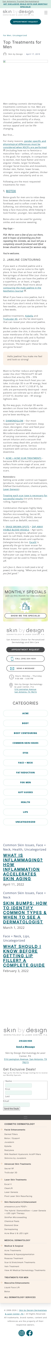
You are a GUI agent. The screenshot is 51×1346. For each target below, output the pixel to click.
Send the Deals (11, 1108)
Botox (7, 1291)
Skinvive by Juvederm (15, 1158)
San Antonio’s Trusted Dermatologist (21, 1)
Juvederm (9, 1142)
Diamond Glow (11, 1225)
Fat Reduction (25, 772)
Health (25, 802)
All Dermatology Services (20, 1297)
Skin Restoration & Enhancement (20, 1202)
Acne (25, 713)
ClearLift (8, 1188)
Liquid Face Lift (12, 1287)
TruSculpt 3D (10, 319)
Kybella (29, 315)
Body (25, 723)
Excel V (8, 1184)
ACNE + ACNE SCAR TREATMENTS (23, 458)
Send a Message (26, 668)
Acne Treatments (12, 1250)
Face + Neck (25, 762)
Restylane (9, 1150)
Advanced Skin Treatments (17, 1164)
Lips (25, 812)
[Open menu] (46, 12)
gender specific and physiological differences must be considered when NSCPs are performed (25, 144)
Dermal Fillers (11, 1134)
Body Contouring (25, 733)
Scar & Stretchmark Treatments (19, 1262)
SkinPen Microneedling (15, 1217)
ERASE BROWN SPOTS (17, 526)
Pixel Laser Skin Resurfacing (18, 1196)
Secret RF (9, 1168)
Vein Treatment (11, 1266)
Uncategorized (20, 35)
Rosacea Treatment (13, 1258)
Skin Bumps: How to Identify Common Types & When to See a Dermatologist (25, 912)
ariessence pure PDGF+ (15, 1207)
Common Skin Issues (25, 743)
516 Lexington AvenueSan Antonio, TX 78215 (26, 690)
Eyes (25, 752)
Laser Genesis (11, 489)
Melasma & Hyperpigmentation (19, 1254)
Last (7, 1096)
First (7, 1089)
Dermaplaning (11, 1229)
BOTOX (11, 191)
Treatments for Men (16, 1277)
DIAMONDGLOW (14, 420)
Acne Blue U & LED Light (16, 1233)
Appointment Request (25, 22)
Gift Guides (25, 792)
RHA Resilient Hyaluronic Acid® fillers (22, 1154)
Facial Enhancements (14, 1130)
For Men (7, 35)
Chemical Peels (11, 1221)
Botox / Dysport (12, 1138)
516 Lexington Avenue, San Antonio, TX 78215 (25, 1061)
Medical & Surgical (13, 1246)
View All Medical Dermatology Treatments (24, 1270)
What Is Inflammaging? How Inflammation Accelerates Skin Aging (23, 867)
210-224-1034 (25, 1040)
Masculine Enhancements (17, 1283)
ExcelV (32, 542)
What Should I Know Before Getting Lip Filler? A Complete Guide (24, 955)
